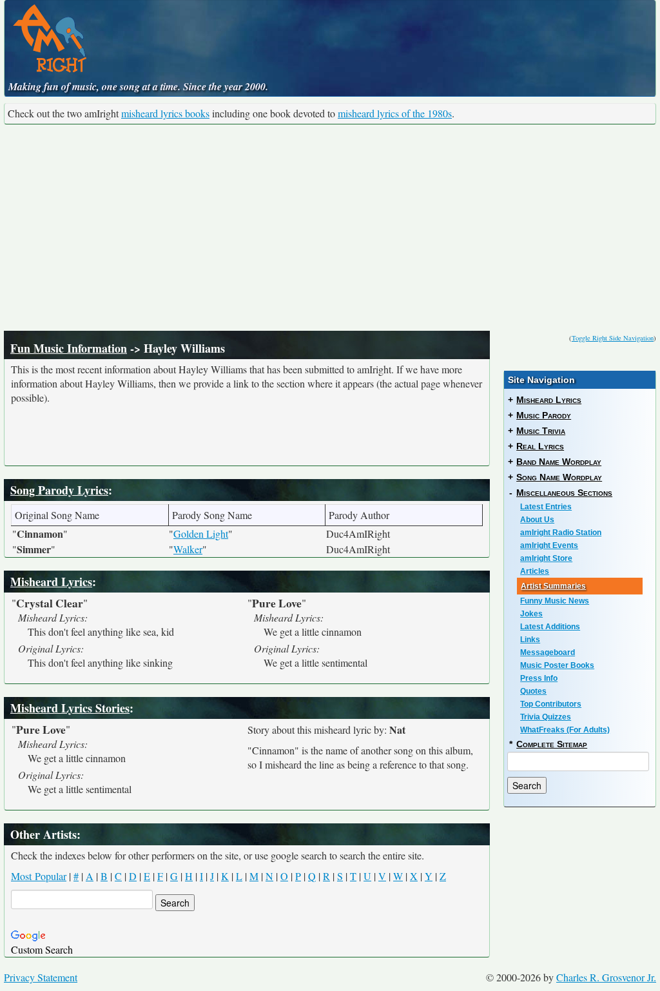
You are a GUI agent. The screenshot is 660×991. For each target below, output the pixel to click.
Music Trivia (540, 431)
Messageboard (547, 652)
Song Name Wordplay (559, 477)
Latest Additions (550, 626)
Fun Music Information (68, 348)
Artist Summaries (553, 586)
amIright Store (546, 558)
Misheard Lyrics (51, 581)
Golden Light (200, 533)
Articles (534, 571)
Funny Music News (554, 600)
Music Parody (543, 415)
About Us (537, 519)
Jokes (531, 613)
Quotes (533, 691)
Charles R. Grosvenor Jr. (606, 977)
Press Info (539, 678)
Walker (187, 549)
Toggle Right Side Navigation (613, 337)
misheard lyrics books (165, 113)
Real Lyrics (540, 446)
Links (530, 639)
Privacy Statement (40, 977)
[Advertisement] (330, 227)
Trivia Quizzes (545, 716)
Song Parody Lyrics (59, 490)
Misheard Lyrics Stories (70, 708)
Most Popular (38, 876)
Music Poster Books (557, 665)
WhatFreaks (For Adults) (565, 729)
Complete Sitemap (551, 744)
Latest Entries (546, 506)
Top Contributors (550, 704)
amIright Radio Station (560, 532)
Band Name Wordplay (558, 461)
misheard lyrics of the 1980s (395, 113)
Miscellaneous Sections (564, 492)
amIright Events (549, 545)
